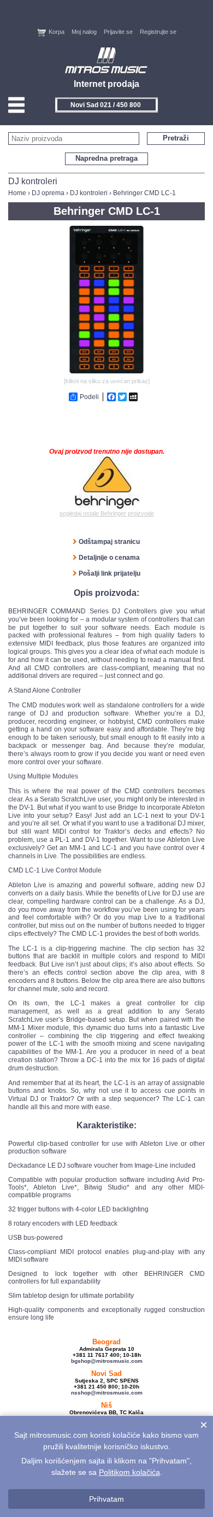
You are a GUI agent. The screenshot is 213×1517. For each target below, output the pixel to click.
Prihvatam (106, 1499)
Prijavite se (118, 31)
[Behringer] (106, 482)
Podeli (89, 397)
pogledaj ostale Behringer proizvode (107, 513)
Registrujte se (158, 31)
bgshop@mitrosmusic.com (107, 1361)
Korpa (56, 31)
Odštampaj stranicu (109, 542)
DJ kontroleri (89, 193)
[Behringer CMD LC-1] (106, 371)
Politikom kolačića (129, 1472)
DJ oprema (48, 193)
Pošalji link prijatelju (109, 573)
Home (17, 193)
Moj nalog (84, 31)
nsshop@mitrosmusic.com (107, 1393)
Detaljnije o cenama (109, 557)
